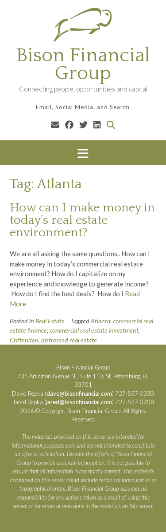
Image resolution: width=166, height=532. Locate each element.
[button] (83, 153)
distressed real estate (69, 340)
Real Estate (50, 321)
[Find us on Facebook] (69, 124)
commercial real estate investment (94, 330)
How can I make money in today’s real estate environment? (82, 220)
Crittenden (24, 340)
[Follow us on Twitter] (83, 124)
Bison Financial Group (83, 64)
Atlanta (100, 321)
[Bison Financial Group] (83, 24)
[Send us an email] (55, 124)
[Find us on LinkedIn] (97, 124)
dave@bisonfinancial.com (79, 393)
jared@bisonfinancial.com (79, 401)
